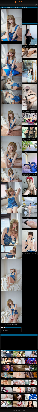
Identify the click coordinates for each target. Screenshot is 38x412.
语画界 (6, 330)
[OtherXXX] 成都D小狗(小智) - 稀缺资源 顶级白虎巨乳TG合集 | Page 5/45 (29, 196)
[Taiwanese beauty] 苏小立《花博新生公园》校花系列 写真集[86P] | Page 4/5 (29, 152)
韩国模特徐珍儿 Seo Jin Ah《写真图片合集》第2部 (7, 400)
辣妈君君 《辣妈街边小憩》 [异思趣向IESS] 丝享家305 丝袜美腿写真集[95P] (31, 371)
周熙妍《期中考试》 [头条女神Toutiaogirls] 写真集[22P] (31, 400)
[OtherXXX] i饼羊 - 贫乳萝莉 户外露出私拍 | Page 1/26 (29, 218)
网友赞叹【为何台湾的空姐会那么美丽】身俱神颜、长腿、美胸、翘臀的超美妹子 (31, 407)
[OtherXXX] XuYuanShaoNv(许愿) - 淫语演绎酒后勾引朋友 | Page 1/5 (29, 140)
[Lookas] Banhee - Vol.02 (16, 364)
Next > (16, 324)
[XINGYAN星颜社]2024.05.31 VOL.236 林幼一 (19, 357)
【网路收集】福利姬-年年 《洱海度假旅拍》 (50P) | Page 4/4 (29, 47)
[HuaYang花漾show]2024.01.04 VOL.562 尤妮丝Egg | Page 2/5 (29, 59)
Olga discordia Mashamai (4, 371)
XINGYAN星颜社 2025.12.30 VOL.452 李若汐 (19, 407)
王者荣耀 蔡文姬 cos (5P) (28, 364)
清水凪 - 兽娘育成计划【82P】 (5, 407)
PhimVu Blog (19, 2)
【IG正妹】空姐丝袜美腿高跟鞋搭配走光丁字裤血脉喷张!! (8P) (29, 126)
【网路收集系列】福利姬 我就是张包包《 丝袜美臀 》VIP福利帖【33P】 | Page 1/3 (29, 175)
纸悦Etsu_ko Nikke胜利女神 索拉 (5, 357)
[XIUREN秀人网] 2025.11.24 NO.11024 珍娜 (19, 400)
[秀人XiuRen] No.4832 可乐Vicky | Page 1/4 (28, 83)
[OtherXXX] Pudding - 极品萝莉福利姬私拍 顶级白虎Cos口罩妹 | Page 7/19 (29, 112)
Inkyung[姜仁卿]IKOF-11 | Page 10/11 (27, 229)
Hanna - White (27, 357)
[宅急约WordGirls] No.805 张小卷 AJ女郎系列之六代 (7, 364)
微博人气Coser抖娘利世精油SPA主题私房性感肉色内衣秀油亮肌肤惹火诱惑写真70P (19, 371)
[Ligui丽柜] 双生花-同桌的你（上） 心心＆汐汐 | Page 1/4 (29, 254)
